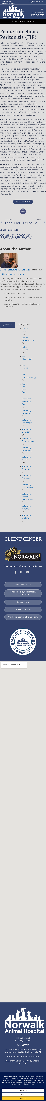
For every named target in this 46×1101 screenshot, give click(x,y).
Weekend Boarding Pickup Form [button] (23, 617)
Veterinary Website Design (17, 1061)
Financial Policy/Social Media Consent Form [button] (23, 593)
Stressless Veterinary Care (26, 401)
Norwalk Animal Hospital (13, 274)
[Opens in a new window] (17, 573)
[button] (13, 12)
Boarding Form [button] (23, 610)
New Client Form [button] (23, 584)
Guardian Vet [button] (37, 2)
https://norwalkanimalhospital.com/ (23, 1057)
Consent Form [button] (23, 602)
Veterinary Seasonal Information (27, 496)
